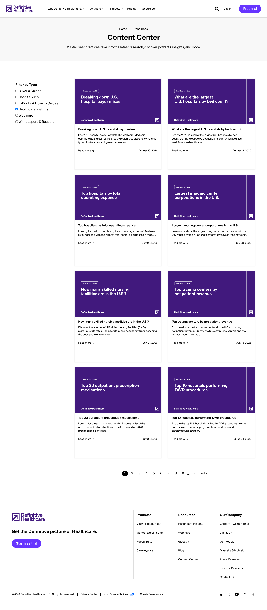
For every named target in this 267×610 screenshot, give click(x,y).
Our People (227, 542)
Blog (181, 550)
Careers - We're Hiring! (234, 524)
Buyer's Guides (30, 91)
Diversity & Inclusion (233, 550)
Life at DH (226, 533)
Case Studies (29, 97)
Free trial (250, 9)
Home (123, 29)
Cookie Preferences (151, 594)
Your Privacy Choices (116, 594)
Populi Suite (144, 542)
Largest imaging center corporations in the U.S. (205, 225)
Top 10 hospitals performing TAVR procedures (204, 418)
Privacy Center (89, 594)
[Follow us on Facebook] (253, 594)
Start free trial (26, 543)
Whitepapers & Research (37, 122)
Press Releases (230, 559)
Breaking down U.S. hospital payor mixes (107, 129)
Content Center (188, 559)
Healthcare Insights (33, 109)
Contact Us (227, 577)
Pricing (131, 8)
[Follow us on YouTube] (236, 594)
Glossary (183, 542)
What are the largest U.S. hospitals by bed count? (206, 129)
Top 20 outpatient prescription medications (108, 418)
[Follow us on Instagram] (228, 594)
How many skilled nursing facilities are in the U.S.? (113, 322)
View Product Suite (149, 524)
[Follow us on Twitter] (245, 594)
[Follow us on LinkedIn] (220, 594)
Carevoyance (145, 550)
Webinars (26, 115)
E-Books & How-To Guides (38, 103)
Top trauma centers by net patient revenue (202, 322)
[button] (133, 282)
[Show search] (215, 8)
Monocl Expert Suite (150, 533)
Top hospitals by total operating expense (107, 225)
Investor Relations (231, 568)
